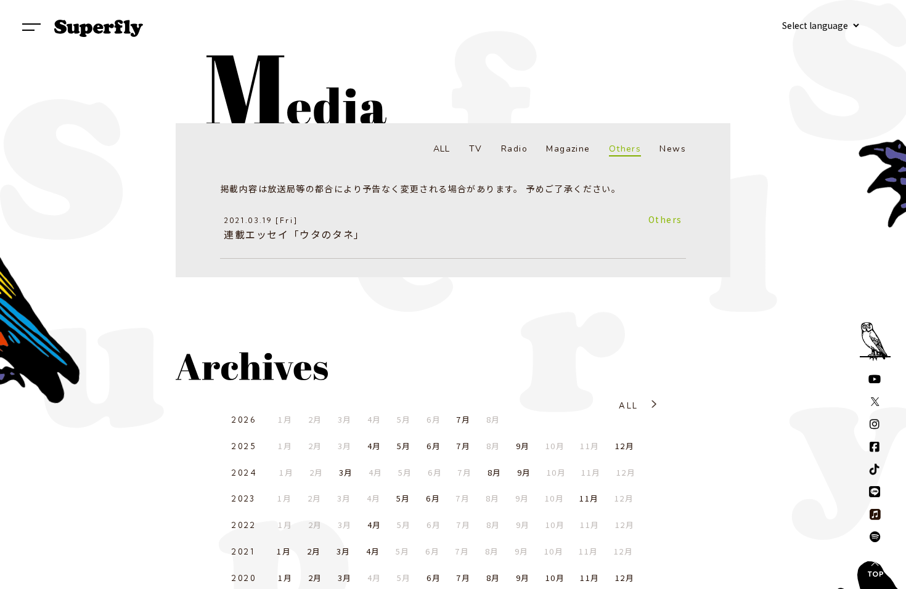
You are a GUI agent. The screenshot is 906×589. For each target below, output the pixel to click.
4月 (374, 446)
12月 (624, 446)
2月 (314, 551)
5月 (404, 446)
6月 (433, 446)
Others (625, 149)
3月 (346, 472)
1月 (284, 551)
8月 (495, 472)
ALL (442, 149)
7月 (463, 419)
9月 (523, 446)
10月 (555, 577)
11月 (588, 498)
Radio (514, 149)
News (672, 149)
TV (476, 149)
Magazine (568, 149)
